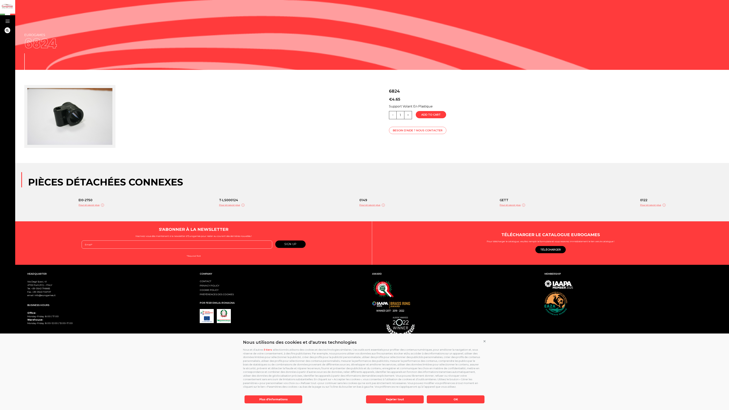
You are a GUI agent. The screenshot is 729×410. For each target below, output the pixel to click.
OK (456, 399)
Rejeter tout (395, 399)
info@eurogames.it (45, 295)
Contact (205, 281)
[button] (484, 341)
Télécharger (550, 249)
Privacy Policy (209, 285)
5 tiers (268, 349)
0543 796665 (43, 288)
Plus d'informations (273, 399)
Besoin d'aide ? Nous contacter (418, 130)
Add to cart (431, 114)
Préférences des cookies (217, 294)
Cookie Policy (209, 290)
